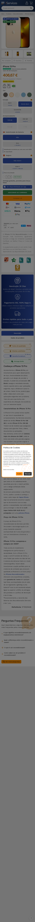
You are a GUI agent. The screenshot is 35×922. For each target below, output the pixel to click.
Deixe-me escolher (8, 469)
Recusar (28, 474)
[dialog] (17, 461)
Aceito (19, 474)
